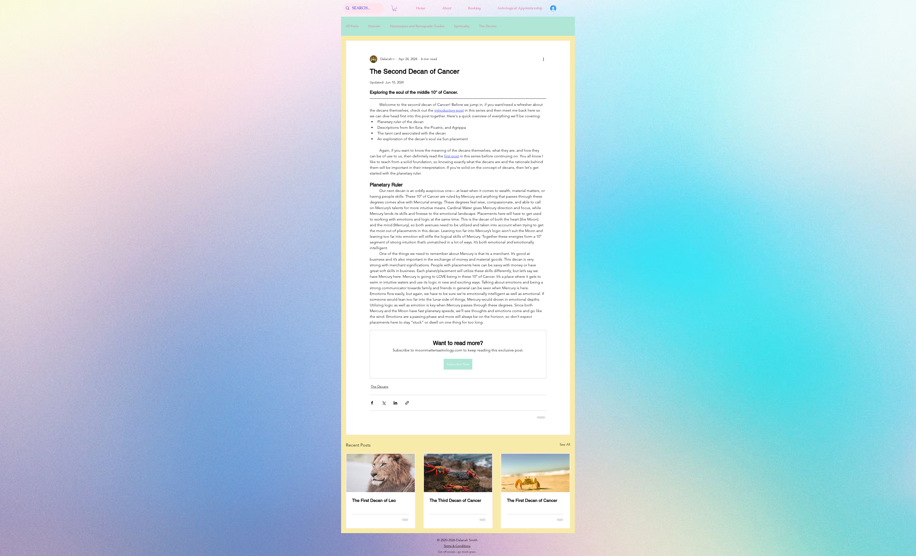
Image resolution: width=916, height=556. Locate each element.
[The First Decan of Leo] (380, 472)
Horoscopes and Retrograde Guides (417, 26)
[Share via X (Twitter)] (383, 403)
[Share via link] (407, 403)
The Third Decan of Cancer (455, 499)
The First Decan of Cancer (532, 499)
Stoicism (374, 26)
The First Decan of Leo (374, 499)
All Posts (352, 26)
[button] (394, 8)
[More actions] (543, 59)
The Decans (488, 26)
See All (565, 444)
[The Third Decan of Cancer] (458, 472)
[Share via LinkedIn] (395, 403)
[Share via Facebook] (372, 403)
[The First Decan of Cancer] (535, 472)
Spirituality (461, 26)
